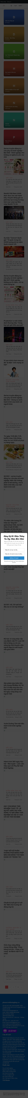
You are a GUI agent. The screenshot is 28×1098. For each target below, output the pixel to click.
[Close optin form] (25, 535)
